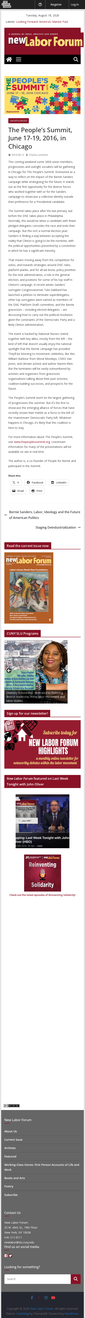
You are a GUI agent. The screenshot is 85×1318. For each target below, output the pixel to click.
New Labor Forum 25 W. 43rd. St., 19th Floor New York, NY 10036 (20, 1227)
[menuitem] (5, 4)
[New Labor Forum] (9, 59)
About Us (10, 1131)
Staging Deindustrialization (56, 527)
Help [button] (40, 4)
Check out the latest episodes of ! (42, 895)
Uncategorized (18, 120)
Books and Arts (14, 1178)
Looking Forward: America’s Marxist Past (42, 22)
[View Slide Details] (36, 672)
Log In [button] (75, 5)
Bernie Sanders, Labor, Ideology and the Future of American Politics (44, 515)
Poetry (8, 1186)
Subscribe (11, 1195)
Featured (10, 1156)
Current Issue (13, 1139)
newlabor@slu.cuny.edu (19, 1242)
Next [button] (63, 671)
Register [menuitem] (56, 5)
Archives (10, 1148)
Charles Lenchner (38, 155)
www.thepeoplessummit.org (32, 442)
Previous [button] (9, 671)
